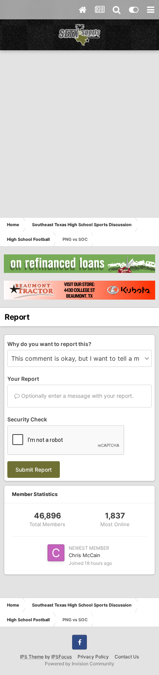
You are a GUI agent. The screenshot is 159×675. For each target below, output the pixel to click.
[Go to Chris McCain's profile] (55, 552)
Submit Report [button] (33, 469)
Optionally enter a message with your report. (77, 395)
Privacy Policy (93, 657)
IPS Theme (32, 657)
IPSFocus (61, 657)
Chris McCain (84, 555)
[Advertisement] (79, 133)
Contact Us (127, 657)
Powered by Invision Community (79, 663)
